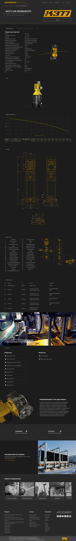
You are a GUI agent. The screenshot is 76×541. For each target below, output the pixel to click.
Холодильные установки (34, 517)
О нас (63, 2)
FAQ (46, 522)
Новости (46, 525)
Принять (64, 538)
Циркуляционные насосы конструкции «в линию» (14, 522)
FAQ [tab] (37, 28)
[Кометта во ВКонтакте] (60, 516)
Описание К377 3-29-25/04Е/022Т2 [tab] (24, 28)
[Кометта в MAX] (70, 516)
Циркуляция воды (32, 523)
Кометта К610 (7, 529)
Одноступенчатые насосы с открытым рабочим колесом (14, 519)
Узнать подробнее (11, 460)
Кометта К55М (7, 532)
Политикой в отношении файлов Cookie (32, 538)
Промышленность (33, 526)
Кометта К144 (7, 526)
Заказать (57, 19)
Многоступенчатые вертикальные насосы (12, 517)
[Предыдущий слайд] (3, 491)
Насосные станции (33, 514)
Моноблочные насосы (8, 516)
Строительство (32, 522)
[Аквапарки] (42, 489)
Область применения (47, 527)
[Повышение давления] (12, 489)
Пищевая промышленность (34, 525)
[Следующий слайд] (72, 491)
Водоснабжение (32, 516)
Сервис (46, 519)
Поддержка (57, 2)
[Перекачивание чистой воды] (57, 489)
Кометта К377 (7, 527)
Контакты (68, 2)
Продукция (44, 2)
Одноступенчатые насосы (9, 523)
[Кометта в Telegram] (68, 516)
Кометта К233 (7, 525)
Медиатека (47, 517)
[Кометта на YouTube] (63, 516)
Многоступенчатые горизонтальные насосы (13, 514)
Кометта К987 (7, 530)
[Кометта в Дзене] (65, 516)
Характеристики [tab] (9, 28)
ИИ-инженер (47, 514)
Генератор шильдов (47, 530)
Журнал (50, 2)
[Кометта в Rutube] (58, 516)
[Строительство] (27, 489)
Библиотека (47, 516)
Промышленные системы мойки (34, 519)
